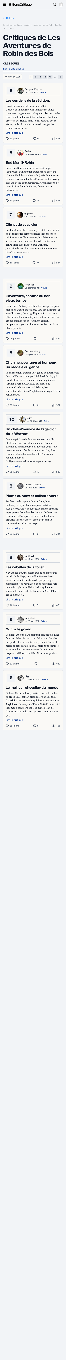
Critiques (10, 28)
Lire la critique (14, 132)
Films (19, 25)
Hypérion (30, 284)
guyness (28, 213)
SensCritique (9, 25)
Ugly (29, 418)
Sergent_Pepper (33, 89)
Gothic (28, 151)
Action (27, 25)
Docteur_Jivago (33, 351)
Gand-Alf (29, 556)
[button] (61, 4)
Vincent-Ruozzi (33, 484)
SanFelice (30, 618)
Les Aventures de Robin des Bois (47, 25)
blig (27, 676)
